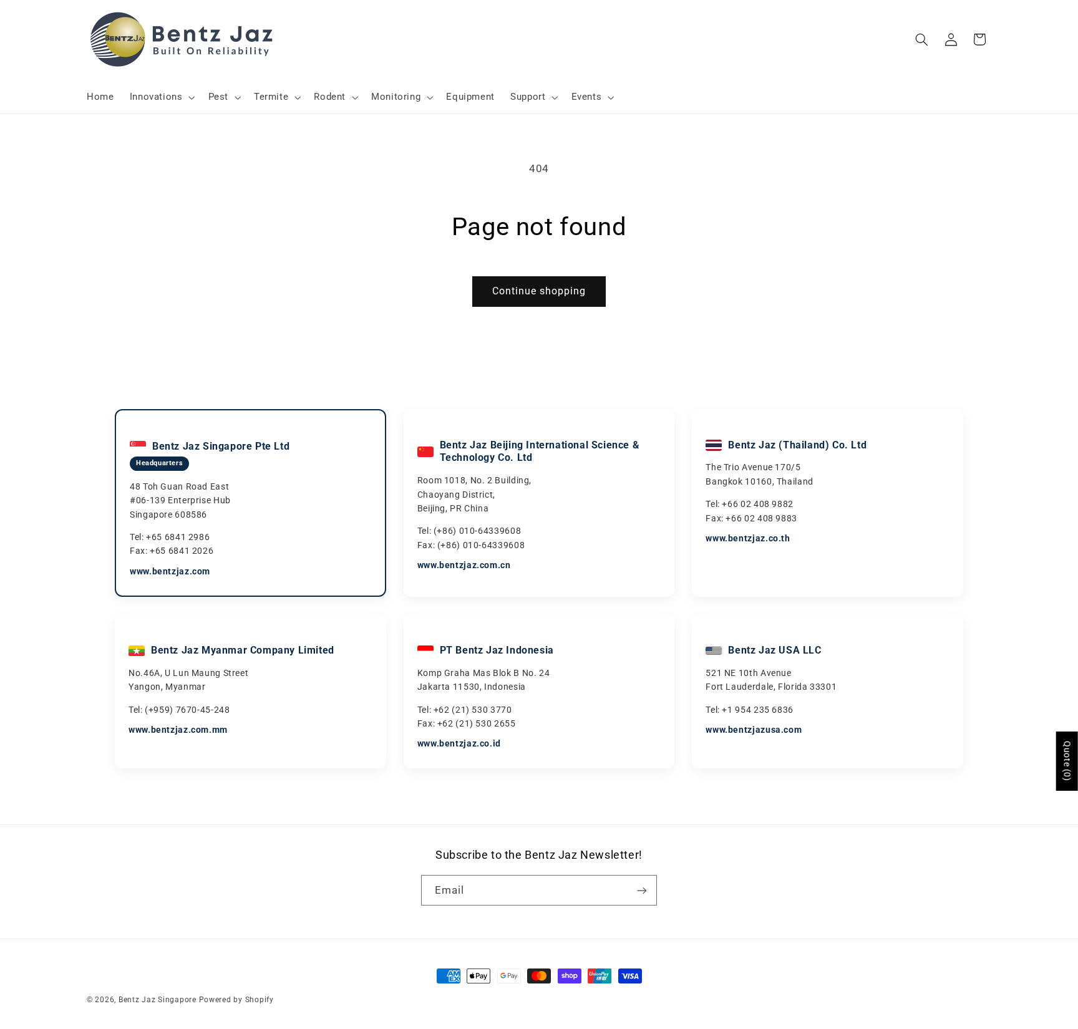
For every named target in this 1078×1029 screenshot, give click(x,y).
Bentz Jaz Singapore (158, 999)
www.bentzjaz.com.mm (178, 730)
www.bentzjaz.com (170, 571)
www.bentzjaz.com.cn (464, 565)
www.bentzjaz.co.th (748, 538)
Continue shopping (539, 291)
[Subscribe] (642, 890)
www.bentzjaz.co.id (459, 743)
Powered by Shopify (236, 999)
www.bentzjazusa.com (754, 730)
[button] (161, 97)
